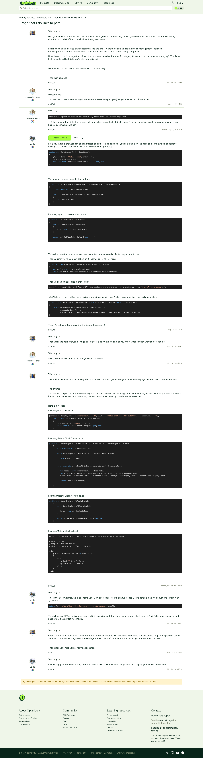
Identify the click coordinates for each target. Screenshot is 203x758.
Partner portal (112, 715)
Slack (65, 724)
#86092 (51, 652)
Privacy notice (68, 753)
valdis (32, 144)
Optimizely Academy (115, 730)
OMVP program (69, 715)
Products (45, 3)
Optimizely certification (28, 718)
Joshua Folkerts (32, 97)
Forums (30, 17)
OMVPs (79, 3)
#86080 (51, 346)
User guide (111, 721)
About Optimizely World (49, 753)
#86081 (51, 363)
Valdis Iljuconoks (56, 358)
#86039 (51, 83)
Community (94, 3)
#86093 (51, 669)
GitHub (110, 727)
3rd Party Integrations (126, 753)
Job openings (24, 721)
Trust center (96, 753)
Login (180, 3)
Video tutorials (112, 724)
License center (24, 724)
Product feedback (70, 727)
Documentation (63, 3)
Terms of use (82, 753)
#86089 (51, 623)
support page (166, 720)
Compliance (109, 753)
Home (22, 17)
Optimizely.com (25, 715)
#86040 (51, 104)
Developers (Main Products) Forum (53, 17)
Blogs (65, 721)
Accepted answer (59, 137)
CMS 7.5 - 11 (78, 17)
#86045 (51, 330)
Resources (109, 3)
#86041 (51, 129)
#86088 (51, 586)
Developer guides (114, 718)
